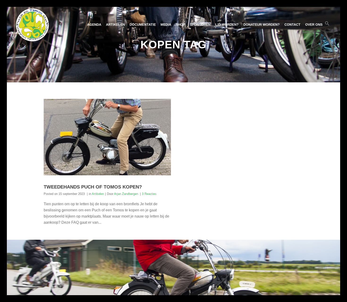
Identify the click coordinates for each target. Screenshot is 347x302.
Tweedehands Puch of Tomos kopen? (93, 186)
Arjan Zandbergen (126, 194)
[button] (327, 24)
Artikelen (98, 194)
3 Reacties (149, 194)
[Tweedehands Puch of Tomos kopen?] (107, 137)
